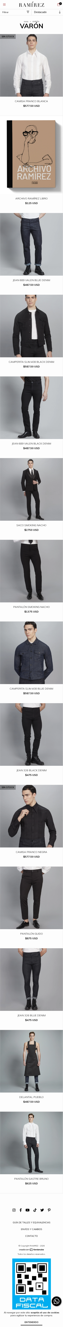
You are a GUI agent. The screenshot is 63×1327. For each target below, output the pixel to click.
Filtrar (5, 12)
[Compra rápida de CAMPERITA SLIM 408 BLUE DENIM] (31, 681)
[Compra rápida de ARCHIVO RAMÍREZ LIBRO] (31, 191)
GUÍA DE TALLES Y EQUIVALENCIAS (31, 1222)
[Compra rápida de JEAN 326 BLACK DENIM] (31, 763)
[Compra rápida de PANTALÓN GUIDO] (31, 926)
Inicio (26, 21)
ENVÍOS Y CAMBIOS (31, 1229)
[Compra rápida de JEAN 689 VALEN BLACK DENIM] (31, 436)
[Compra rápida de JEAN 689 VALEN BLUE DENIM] (31, 273)
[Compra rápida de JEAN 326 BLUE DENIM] (31, 1008)
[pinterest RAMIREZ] (49, 1210)
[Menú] (4, 4)
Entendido (31, 1322)
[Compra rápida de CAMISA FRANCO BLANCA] (31, 94)
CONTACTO (31, 1236)
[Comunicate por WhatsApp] (56, 1301)
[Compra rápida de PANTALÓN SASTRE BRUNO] (31, 1172)
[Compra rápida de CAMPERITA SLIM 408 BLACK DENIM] (31, 355)
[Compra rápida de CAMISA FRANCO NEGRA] (31, 845)
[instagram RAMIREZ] (14, 1210)
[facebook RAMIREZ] (20, 1210)
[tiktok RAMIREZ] (35, 1210)
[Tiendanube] (32, 1250)
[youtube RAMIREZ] (27, 1210)
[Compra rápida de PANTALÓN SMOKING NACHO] (31, 600)
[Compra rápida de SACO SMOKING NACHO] (31, 518)
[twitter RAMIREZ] (42, 1210)
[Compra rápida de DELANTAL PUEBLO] (31, 1090)
